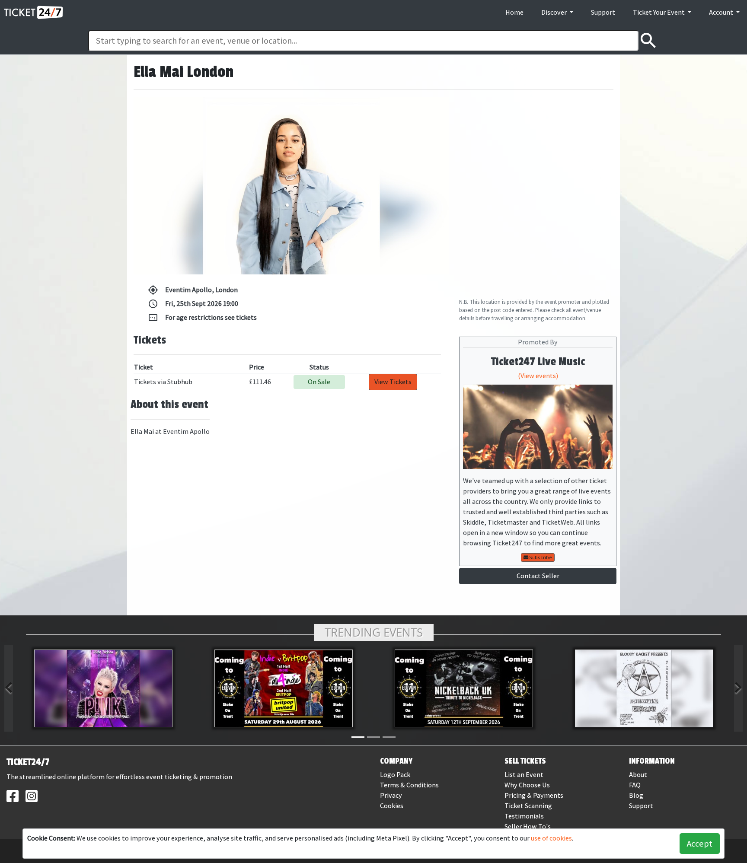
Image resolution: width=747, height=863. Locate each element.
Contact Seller (538, 575)
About (638, 774)
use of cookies (551, 838)
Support (603, 12)
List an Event (523, 774)
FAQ (635, 785)
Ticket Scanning (528, 805)
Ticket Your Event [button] (659, 12)
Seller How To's (527, 826)
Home (514, 12)
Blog (636, 795)
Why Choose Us (527, 785)
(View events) (538, 375)
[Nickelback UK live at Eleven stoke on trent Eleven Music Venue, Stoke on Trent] (464, 688)
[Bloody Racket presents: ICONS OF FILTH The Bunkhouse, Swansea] (644, 688)
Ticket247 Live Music (538, 361)
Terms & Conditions (409, 785)
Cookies (391, 805)
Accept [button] (699, 843)
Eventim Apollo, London (193, 290)
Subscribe (540, 557)
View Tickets (393, 381)
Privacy (391, 795)
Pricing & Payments (533, 795)
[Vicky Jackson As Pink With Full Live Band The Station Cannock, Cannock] (103, 688)
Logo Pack (395, 774)
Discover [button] (554, 12)
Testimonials (524, 816)
